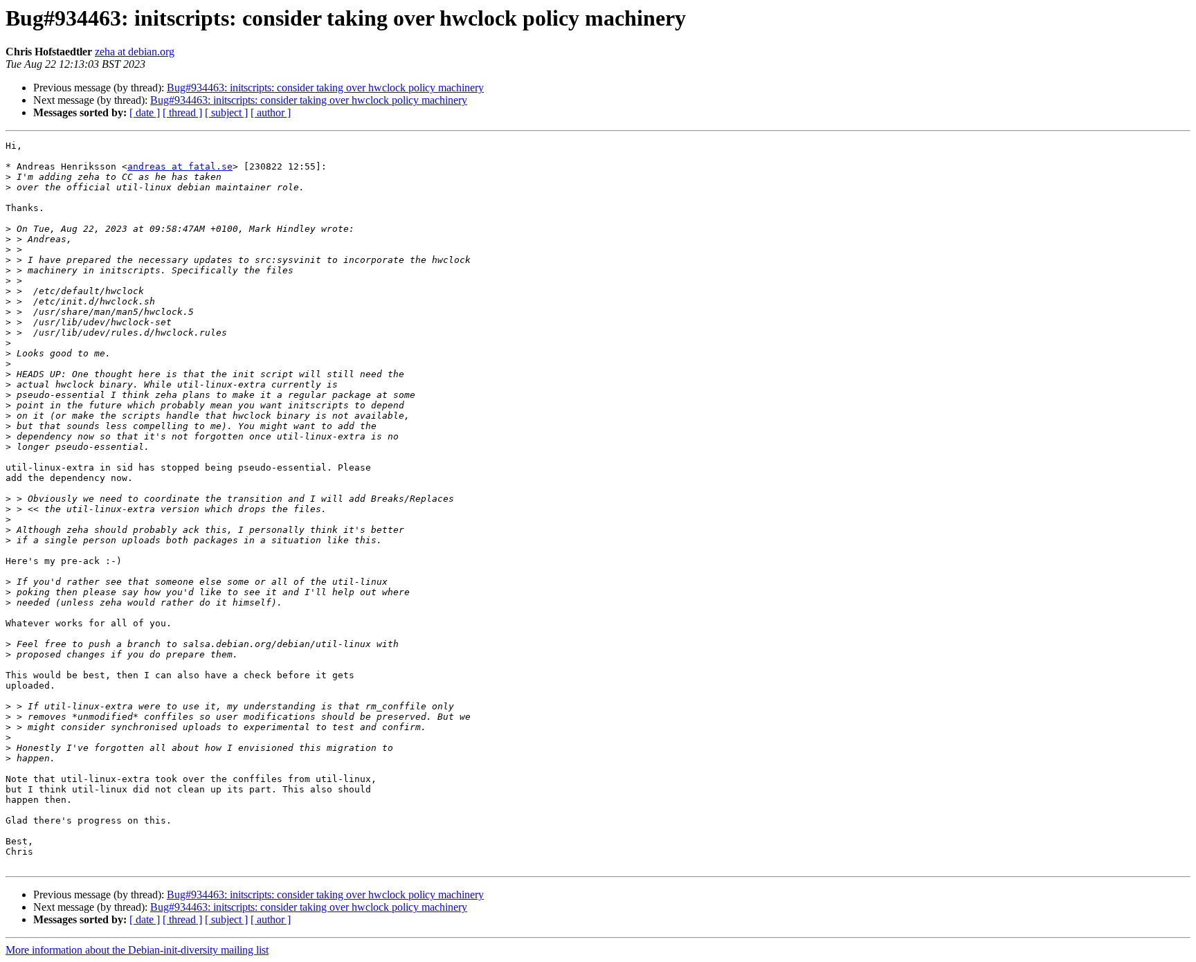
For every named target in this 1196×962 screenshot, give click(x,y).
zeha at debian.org (134, 51)
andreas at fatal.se (180, 166)
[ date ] (144, 112)
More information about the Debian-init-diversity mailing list (137, 950)
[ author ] (271, 112)
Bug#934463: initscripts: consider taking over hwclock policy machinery (325, 87)
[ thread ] (182, 112)
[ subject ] (226, 112)
